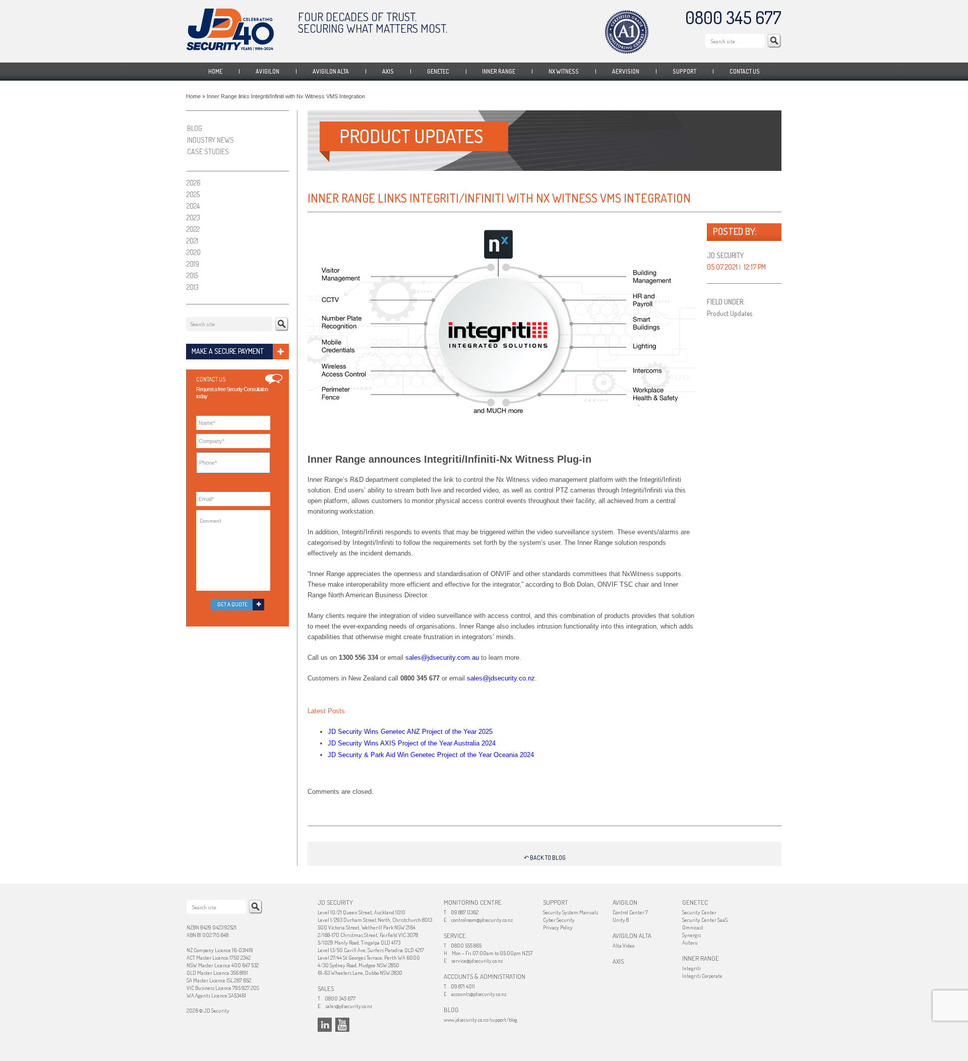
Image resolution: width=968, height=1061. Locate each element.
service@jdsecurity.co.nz (477, 960)
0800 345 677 (733, 17)
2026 (194, 182)
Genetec (438, 71)
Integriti (691, 968)
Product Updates (729, 313)
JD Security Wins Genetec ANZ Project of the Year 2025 (410, 731)
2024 (193, 206)
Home (215, 71)
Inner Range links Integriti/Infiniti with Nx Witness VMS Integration (499, 198)
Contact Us (745, 71)
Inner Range (498, 71)
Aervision (625, 71)
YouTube (342, 1025)
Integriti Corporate (702, 975)
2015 (192, 275)
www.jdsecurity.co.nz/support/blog (480, 1019)
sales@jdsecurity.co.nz (501, 678)
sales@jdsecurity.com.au (442, 657)
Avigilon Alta (331, 71)
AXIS (388, 71)
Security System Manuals (570, 912)
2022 (193, 229)
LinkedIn (325, 1025)
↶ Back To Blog (545, 857)
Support (684, 71)
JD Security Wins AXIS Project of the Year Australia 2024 (412, 743)
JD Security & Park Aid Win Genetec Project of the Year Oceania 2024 (431, 755)
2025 (193, 194)
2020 (194, 252)
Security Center (699, 912)
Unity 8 (621, 919)
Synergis (691, 935)
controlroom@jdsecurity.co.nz (482, 919)
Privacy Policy (558, 927)
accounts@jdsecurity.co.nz (478, 993)
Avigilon (267, 71)
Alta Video (623, 945)
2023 (193, 217)
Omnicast (692, 927)
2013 (193, 287)
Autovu (690, 942)
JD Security (230, 29)
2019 (193, 264)
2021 (192, 240)
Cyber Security (559, 919)
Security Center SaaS (705, 919)
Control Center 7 (630, 912)
